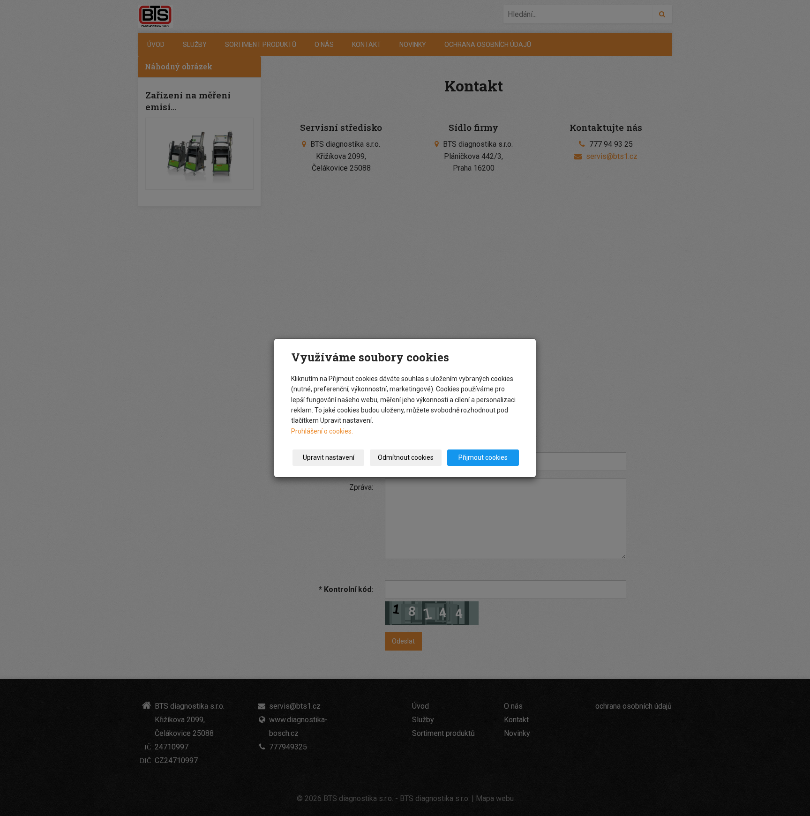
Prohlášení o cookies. (322, 431)
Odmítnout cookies (406, 457)
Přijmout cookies (483, 457)
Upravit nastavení (328, 457)
